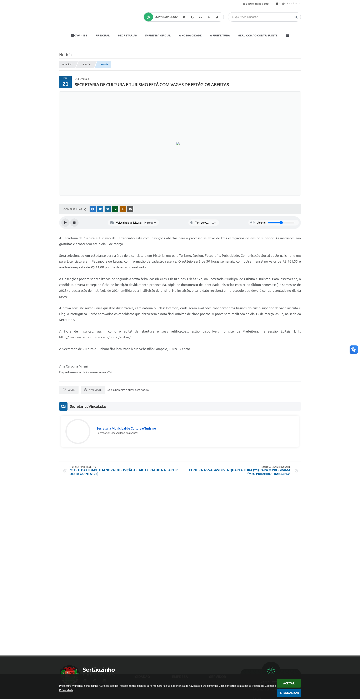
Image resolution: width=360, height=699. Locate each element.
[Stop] (74, 222)
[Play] (65, 222)
